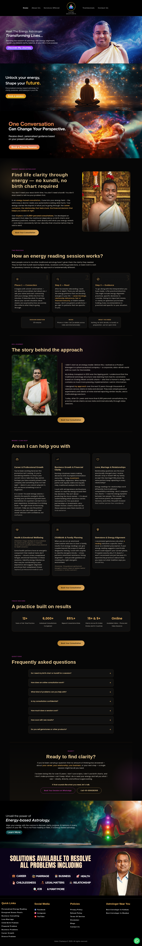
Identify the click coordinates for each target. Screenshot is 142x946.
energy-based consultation (28, 200)
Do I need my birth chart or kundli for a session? (71, 673)
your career (47, 765)
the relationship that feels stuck (35, 208)
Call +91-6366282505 (89, 790)
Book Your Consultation (25, 233)
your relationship (60, 765)
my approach (80, 386)
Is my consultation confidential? (71, 701)
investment (74, 478)
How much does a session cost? (71, 710)
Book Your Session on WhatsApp (58, 790)
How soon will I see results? (71, 720)
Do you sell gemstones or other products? (71, 729)
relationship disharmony (65, 298)
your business (75, 765)
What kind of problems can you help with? (71, 692)
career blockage (79, 296)
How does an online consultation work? (71, 682)
